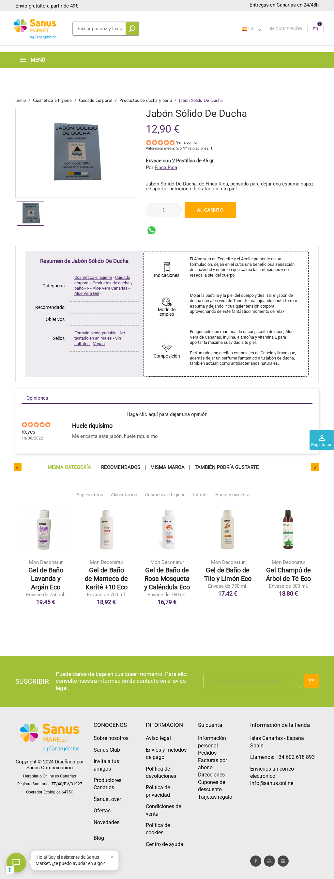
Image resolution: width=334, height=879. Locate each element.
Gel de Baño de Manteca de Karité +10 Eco (106, 578)
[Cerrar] (111, 857)
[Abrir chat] (16, 862)
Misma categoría (69, 467)
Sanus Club (107, 750)
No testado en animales (99, 335)
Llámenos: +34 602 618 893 (282, 757)
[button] (75, 860)
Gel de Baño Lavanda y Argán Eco (45, 578)
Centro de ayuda (164, 844)
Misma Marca (167, 467)
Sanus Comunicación (49, 768)
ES (250, 28)
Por (161, 167)
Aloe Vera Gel (86, 293)
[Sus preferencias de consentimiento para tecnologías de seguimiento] (10, 870)
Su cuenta (210, 725)
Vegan (99, 343)
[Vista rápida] (46, 569)
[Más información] (59, 569)
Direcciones (211, 775)
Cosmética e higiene (93, 277)
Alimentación (124, 494)
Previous (18, 467)
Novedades (106, 822)
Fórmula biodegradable (95, 332)
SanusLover (107, 799)
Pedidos (207, 753)
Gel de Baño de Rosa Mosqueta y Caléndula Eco (167, 578)
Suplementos (90, 494)
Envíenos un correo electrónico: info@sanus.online (272, 776)
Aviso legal (158, 738)
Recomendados (120, 467)
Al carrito (210, 210)
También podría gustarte (227, 467)
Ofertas (102, 810)
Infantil (200, 494)
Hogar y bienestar (233, 494)
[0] (315, 28)
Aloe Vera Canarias (110, 288)
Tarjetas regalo (215, 797)
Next (315, 467)
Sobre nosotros (111, 738)
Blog (99, 838)
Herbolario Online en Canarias (49, 776)
